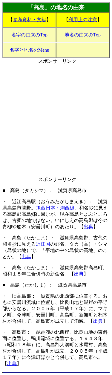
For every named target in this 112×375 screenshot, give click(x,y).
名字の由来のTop (29, 34)
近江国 (43, 244)
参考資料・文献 (29, 19)
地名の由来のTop (83, 34)
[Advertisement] (56, 121)
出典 (88, 226)
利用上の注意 (82, 19)
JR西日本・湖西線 (55, 207)
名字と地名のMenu (29, 50)
